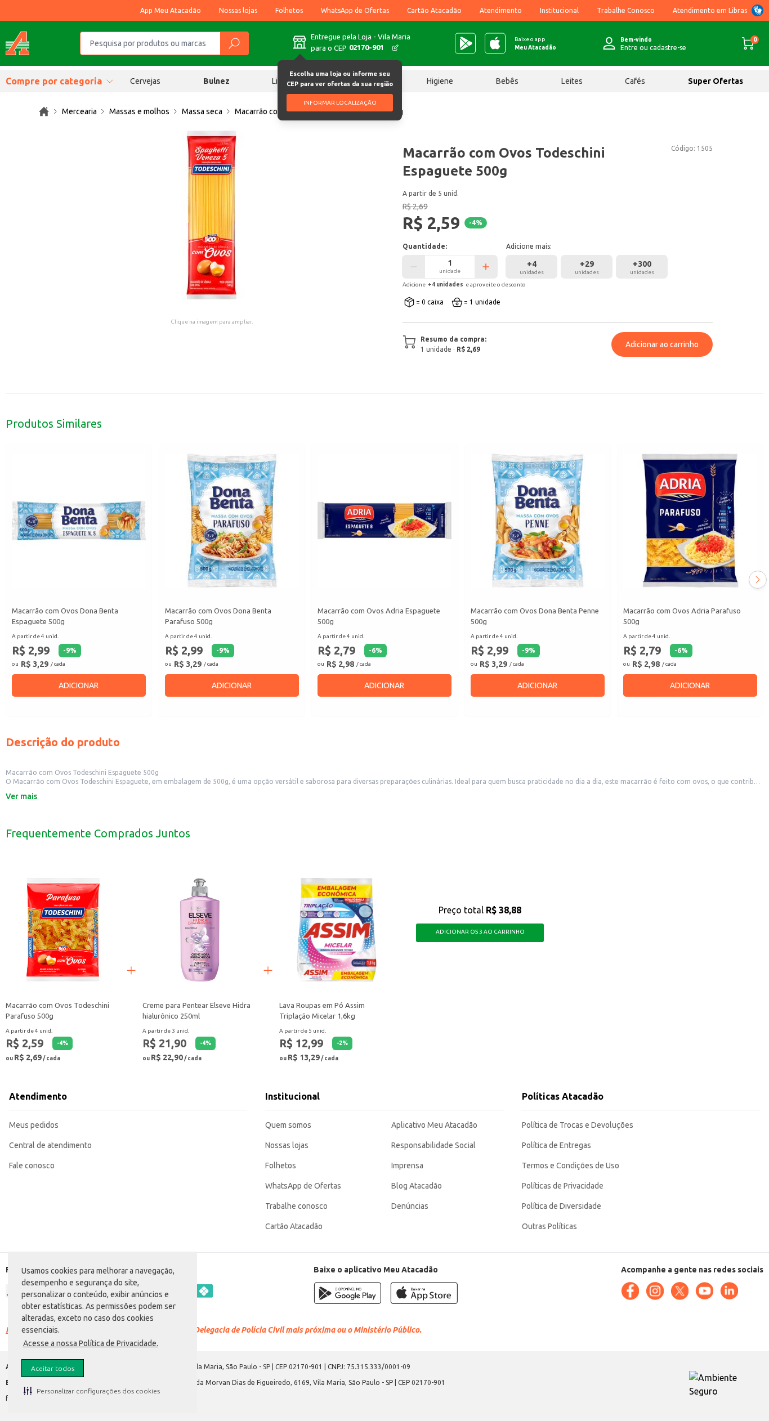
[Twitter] (679, 1291)
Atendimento (501, 10)
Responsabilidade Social (433, 1145)
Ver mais (21, 796)
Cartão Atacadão (434, 10)
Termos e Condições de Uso (570, 1165)
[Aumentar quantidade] (486, 266)
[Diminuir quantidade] (414, 266)
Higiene (440, 81)
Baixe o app (535, 43)
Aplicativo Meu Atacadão (434, 1124)
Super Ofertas (715, 81)
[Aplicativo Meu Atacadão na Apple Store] (495, 43)
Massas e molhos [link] (139, 111)
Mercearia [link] (79, 111)
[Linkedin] (729, 1291)
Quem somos (288, 1124)
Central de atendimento (50, 1145)
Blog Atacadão (416, 1185)
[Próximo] (758, 580)
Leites (572, 81)
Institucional (559, 10)
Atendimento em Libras (710, 10)
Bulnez (216, 81)
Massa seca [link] (202, 111)
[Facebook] (630, 1291)
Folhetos (289, 10)
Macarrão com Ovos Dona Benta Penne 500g (535, 616)
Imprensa (407, 1165)
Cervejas (145, 81)
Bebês (507, 81)
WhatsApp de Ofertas (355, 10)
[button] (91, 1391)
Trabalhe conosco (296, 1206)
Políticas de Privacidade (562, 1185)
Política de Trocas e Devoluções (577, 1124)
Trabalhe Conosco (626, 10)
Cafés (635, 81)
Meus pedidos (34, 1124)
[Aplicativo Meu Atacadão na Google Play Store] (465, 43)
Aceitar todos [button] (52, 1368)
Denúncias (409, 1206)
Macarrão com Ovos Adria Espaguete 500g (379, 616)
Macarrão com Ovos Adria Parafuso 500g (682, 616)
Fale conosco (32, 1165)
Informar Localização (340, 103)
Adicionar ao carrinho (662, 344)
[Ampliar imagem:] (211, 215)
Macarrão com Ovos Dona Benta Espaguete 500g (65, 616)
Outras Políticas (549, 1226)
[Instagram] (655, 1291)
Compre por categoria (54, 81)
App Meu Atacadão (170, 10)
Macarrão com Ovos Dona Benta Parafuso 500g (218, 616)
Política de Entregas (556, 1145)
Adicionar (79, 685)
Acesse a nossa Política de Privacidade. (90, 1343)
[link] (44, 111)
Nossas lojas (238, 10)
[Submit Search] (234, 43)
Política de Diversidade (561, 1206)
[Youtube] (704, 1291)
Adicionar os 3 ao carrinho (480, 932)
